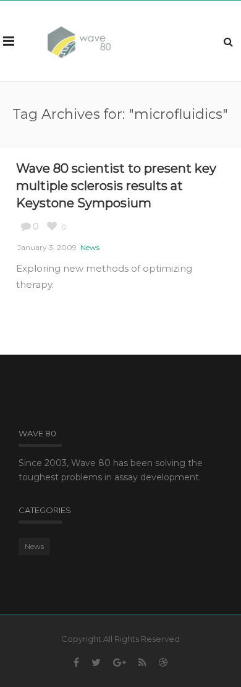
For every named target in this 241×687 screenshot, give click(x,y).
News (89, 247)
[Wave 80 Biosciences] (79, 40)
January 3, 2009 (47, 247)
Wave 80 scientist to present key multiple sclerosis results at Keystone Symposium (116, 185)
